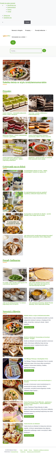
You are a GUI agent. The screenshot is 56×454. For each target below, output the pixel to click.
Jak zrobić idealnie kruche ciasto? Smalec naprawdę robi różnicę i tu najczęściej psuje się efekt (39, 284)
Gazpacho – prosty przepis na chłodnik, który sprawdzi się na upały (40, 158)
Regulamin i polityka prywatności (41, 450)
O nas (21, 450)
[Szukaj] (44, 50)
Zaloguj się (7, 15)
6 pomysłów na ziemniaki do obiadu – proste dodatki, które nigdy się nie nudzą (37, 214)
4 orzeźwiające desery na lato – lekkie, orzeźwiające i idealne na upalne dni (35, 171)
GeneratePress (14, 451)
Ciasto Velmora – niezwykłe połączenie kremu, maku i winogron (14, 113)
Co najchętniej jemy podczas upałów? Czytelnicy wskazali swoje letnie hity (35, 193)
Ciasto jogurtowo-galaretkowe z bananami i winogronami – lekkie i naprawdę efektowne (13, 159)
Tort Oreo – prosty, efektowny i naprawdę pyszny (38, 113)
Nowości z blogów (17, 30)
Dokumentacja (11, 7)
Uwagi (9, 11)
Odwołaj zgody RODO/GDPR (33, 451)
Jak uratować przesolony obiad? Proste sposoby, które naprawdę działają (41, 303)
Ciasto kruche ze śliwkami (32, 423)
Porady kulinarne (40, 30)
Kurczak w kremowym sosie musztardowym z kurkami (37, 381)
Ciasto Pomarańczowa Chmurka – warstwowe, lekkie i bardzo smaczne (40, 136)
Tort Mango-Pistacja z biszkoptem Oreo (36, 359)
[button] (13, 42)
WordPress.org (11, 5)
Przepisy (28, 30)
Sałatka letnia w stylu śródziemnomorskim (24, 82)
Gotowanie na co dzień (18, 37)
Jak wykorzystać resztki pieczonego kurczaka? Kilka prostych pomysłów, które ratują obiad (38, 236)
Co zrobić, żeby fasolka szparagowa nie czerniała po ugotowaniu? (15, 283)
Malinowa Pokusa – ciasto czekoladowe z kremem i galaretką (15, 136)
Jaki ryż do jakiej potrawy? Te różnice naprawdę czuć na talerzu (14, 303)
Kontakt (25, 450)
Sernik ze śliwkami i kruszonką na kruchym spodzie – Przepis (37, 337)
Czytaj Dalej (29, 327)
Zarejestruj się (8, 17)
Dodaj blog (23, 451)
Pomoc (9, 9)
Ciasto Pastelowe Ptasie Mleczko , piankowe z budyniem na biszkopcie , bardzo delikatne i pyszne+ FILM (38, 403)
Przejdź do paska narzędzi (7, 3)
